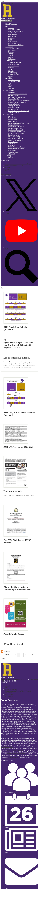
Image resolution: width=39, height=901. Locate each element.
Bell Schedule (12, 119)
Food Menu (11, 145)
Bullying (11, 116)
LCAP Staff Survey (14, 137)
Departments (12, 50)
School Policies (13, 142)
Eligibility (11, 71)
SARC (10, 40)
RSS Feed (7, 651)
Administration (12, 33)
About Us (11, 28)
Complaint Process (14, 125)
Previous (6, 654)
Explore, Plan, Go (13, 99)
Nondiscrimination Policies (16, 126)
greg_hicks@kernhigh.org (15, 750)
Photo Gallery (12, 41)
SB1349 (10, 76)
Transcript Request (14, 112)
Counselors (11, 92)
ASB (9, 83)
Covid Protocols (13, 152)
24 (33, 654)
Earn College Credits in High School (19, 100)
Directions (11, 38)
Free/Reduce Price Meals (15, 130)
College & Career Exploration (17, 97)
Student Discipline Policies (16, 148)
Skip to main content (7, 3)
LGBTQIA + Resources (15, 138)
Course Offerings (13, 95)
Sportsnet (11, 67)
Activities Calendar (14, 81)
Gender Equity (12, 73)
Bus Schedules (12, 121)
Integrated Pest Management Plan (18, 133)
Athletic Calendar (13, 64)
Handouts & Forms (14, 109)
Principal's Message (14, 29)
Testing (10, 53)
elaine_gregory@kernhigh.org (16, 753)
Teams (10, 69)
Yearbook (11, 88)
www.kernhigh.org (13, 757)
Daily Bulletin (12, 118)
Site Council (12, 43)
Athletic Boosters (13, 74)
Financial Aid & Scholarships (17, 102)
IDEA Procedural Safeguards (17, 131)
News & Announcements (15, 31)
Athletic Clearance (13, 66)
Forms (10, 86)
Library (10, 57)
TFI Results (11, 154)
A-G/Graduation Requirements (17, 94)
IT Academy (12, 59)
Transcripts (11, 143)
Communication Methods (15, 45)
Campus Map (12, 36)
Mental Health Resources (15, 140)
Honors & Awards (13, 107)
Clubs (10, 85)
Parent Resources (13, 135)
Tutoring (10, 55)
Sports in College (13, 104)
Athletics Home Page (14, 62)
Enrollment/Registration (15, 128)
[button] (8, 26)
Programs (11, 52)
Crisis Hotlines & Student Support (18, 111)
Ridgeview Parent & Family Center (18, 123)
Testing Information (14, 106)
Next (3, 659)
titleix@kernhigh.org (7, 747)
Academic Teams (13, 48)
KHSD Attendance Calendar (16, 147)
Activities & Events (14, 80)
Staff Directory (12, 34)
